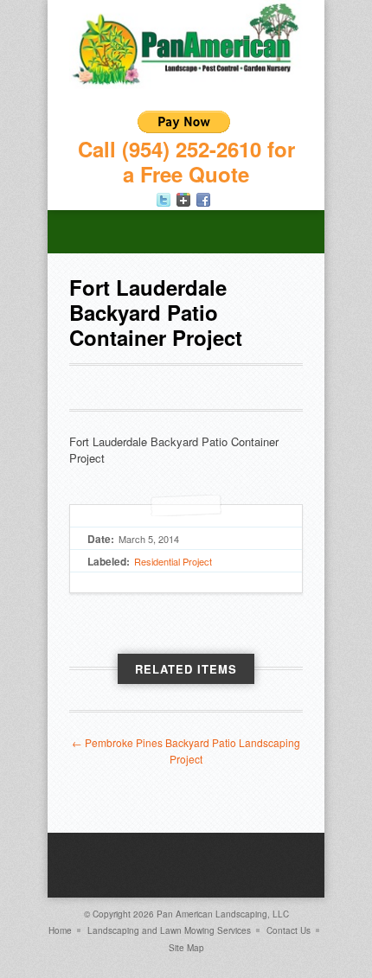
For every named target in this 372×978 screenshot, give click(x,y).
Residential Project (173, 561)
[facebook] (203, 200)
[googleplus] (183, 200)
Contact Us (288, 930)
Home (60, 930)
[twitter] (163, 200)
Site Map (186, 948)
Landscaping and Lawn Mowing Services (169, 930)
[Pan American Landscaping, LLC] (186, 84)
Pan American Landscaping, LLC (223, 914)
